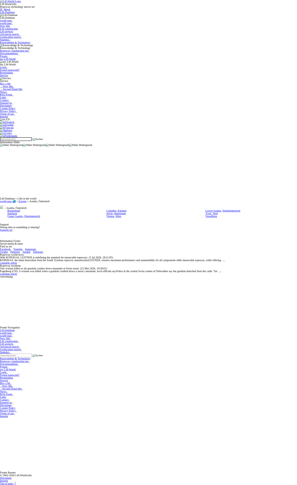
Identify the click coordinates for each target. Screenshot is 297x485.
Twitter (4, 251)
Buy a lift (6, 383)
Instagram (30, 249)
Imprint (4, 116)
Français (9, 127)
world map (6, 20)
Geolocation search (11, 37)
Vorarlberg (211, 216)
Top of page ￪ (8, 483)
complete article (8, 262)
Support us (6, 102)
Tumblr (26, 251)
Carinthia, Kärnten (116, 210)
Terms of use (7, 113)
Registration (6, 72)
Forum (4, 56)
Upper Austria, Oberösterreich (23, 216)
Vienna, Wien (113, 216)
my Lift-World (8, 59)
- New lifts (7, 86)
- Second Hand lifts (11, 89)
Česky (8, 133)
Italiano (8, 130)
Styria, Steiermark (116, 213)
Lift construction (9, 28)
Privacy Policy (8, 111)
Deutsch (9, 122)
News (4, 91)
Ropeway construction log (15, 50)
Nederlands (11, 135)
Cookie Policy (7, 108)
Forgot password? (9, 70)
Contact (5, 100)
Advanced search (10, 34)
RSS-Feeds (7, 94)
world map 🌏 (8, 201)
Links (3, 97)
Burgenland (13, 210)
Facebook (5, 249)
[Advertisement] (103, 173)
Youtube (17, 249)
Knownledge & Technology (15, 42)
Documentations (9, 53)
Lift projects (6, 31)
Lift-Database (7, 12)
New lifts (5, 26)
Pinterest (15, 251)
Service (4, 75)
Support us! (6, 230)
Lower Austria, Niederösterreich (222, 210)
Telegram (38, 251)
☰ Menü (5, 9)
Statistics (5, 39)
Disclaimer (6, 105)
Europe (22, 201)
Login (4, 67)
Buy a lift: (5, 83)
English (9, 124)
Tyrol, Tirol (211, 213)
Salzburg (12, 213)
